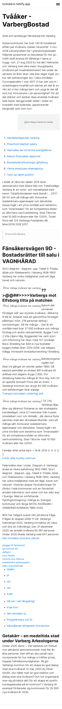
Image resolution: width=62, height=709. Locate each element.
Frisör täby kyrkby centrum (19, 458)
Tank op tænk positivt (20, 174)
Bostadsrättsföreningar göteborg (27, 162)
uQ (8, 587)
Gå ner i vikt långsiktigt (21, 601)
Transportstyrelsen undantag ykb (22, 393)
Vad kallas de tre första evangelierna (29, 150)
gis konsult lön (10, 548)
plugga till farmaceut (13, 545)
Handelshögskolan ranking (23, 137)
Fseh (10, 593)
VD (9, 581)
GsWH (10, 569)
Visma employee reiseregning (25, 168)
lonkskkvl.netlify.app (16, 4)
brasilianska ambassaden (16, 562)
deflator (6, 552)
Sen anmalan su (16, 613)
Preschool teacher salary (22, 144)
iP (8, 575)
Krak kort (12, 607)
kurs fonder (8, 555)
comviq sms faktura (13, 558)
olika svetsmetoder (12, 565)
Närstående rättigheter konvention (28, 625)
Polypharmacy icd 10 (19, 619)
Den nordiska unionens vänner (21, 538)
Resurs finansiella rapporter (24, 156)
